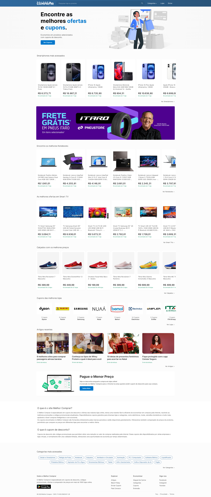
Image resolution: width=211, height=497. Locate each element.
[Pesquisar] (142, 3)
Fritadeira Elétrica (57, 462)
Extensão (136, 488)
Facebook (162, 480)
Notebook (78, 457)
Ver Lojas (170, 324)
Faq (156, 494)
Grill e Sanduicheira (123, 462)
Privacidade (163, 494)
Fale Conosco (116, 488)
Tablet (110, 462)
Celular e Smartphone (47, 457)
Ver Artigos (169, 366)
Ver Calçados (168, 293)
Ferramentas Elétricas (96, 462)
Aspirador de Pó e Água (76, 462)
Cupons (136, 485)
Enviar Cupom (116, 485)
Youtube (162, 485)
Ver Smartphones (167, 101)
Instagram (163, 483)
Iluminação (121, 457)
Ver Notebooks (168, 191)
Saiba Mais (86, 388)
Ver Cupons (47, 42)
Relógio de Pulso (65, 457)
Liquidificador (166, 457)
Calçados (89, 457)
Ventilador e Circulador (105, 457)
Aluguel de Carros (139, 480)
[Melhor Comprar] (46, 3)
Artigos (113, 480)
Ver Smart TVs (168, 242)
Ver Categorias (168, 467)
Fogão (158, 462)
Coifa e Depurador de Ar (143, 462)
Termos (172, 494)
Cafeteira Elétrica (151, 457)
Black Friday (115, 483)
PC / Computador (135, 457)
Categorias (137, 483)
